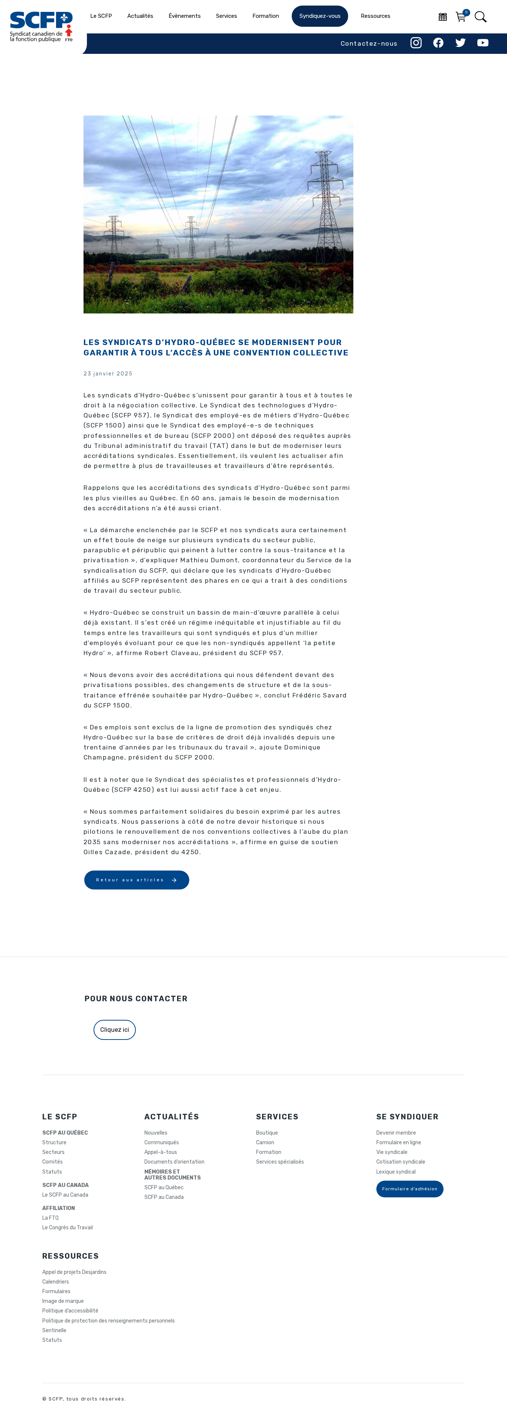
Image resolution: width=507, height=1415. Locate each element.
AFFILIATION (58, 1208)
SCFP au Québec (164, 1188)
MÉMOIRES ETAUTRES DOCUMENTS (172, 1175)
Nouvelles (155, 1133)
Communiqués (161, 1143)
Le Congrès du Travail (67, 1228)
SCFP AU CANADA (65, 1185)
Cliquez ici (114, 1029)
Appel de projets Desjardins (74, 1272)
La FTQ (50, 1218)
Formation (268, 1152)
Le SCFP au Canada (65, 1195)
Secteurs (53, 1152)
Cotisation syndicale (400, 1162)
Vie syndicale (392, 1152)
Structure (54, 1143)
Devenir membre (396, 1133)
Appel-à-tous (160, 1152)
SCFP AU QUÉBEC (65, 1133)
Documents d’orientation (174, 1162)
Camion (265, 1143)
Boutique (267, 1133)
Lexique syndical (396, 1172)
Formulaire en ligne (398, 1143)
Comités (52, 1162)
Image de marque (63, 1301)
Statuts (52, 1172)
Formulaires (56, 1292)
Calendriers (55, 1282)
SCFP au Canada (164, 1197)
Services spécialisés (280, 1162)
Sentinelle (54, 1331)
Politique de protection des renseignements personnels (108, 1321)
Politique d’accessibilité (70, 1311)
